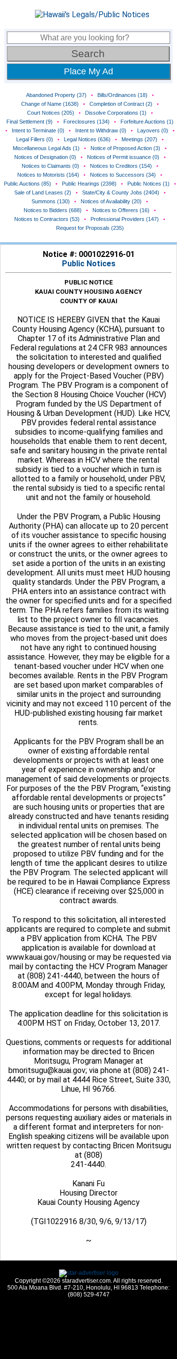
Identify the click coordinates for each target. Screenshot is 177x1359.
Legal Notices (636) (87, 139)
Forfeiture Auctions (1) (147, 122)
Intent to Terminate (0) (38, 130)
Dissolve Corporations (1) (116, 113)
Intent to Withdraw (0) (100, 130)
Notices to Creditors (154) (121, 166)
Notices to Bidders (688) (53, 210)
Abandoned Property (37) (56, 95)
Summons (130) (50, 201)
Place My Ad (88, 71)
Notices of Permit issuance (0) (123, 157)
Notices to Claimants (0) (50, 166)
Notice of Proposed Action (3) (125, 148)
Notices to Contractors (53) (47, 219)
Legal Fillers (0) (34, 139)
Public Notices (89, 263)
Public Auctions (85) (27, 184)
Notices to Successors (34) (123, 175)
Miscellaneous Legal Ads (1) (46, 148)
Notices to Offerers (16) (120, 210)
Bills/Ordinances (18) (122, 95)
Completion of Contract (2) (120, 104)
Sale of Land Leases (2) (42, 192)
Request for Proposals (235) (90, 228)
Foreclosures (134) (86, 122)
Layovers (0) (152, 130)
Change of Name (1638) (50, 104)
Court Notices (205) (50, 113)
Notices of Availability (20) (111, 201)
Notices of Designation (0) (45, 157)
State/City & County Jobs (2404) (120, 192)
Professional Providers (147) (124, 219)
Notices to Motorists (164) (48, 175)
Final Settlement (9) (29, 122)
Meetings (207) (139, 139)
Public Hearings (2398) (89, 184)
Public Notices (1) (148, 184)
